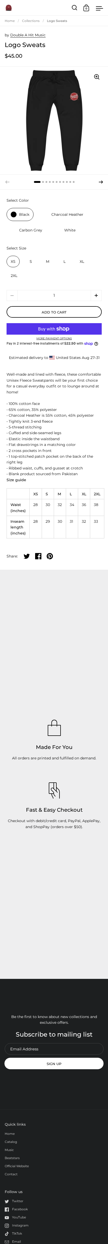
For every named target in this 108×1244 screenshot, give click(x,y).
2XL (14, 275)
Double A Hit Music (28, 35)
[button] (101, 182)
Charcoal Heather (67, 214)
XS (13, 261)
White (69, 230)
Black (24, 214)
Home (10, 21)
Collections (31, 21)
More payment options (54, 338)
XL (82, 261)
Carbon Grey (30, 230)
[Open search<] (74, 7)
